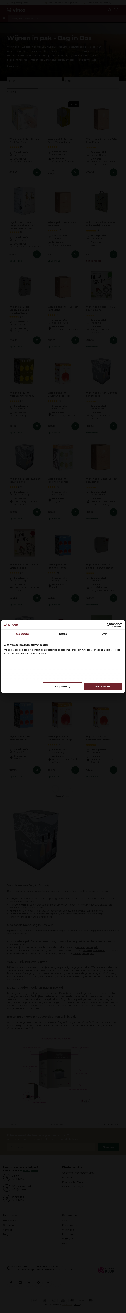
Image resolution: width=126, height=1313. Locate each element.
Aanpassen (61, 686)
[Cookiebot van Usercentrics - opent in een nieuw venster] (109, 625)
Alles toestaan (102, 686)
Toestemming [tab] (21, 634)
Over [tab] (104, 634)
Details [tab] (63, 634)
